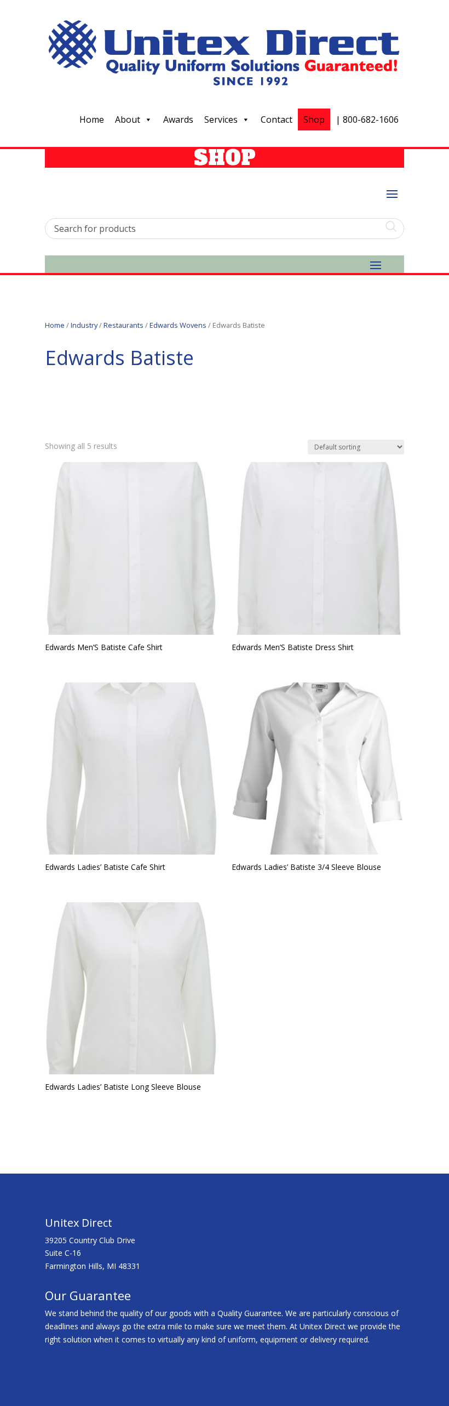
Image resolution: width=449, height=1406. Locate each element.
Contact (276, 119)
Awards (178, 119)
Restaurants (123, 325)
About (127, 119)
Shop (314, 119)
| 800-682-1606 (367, 119)
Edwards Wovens (177, 325)
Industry (84, 325)
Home (91, 119)
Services (221, 119)
